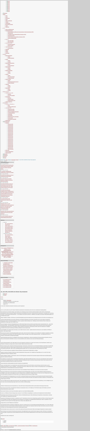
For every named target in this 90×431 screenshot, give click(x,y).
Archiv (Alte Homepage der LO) (13, 81)
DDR (10, 252)
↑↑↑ (1, 428)
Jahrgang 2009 (10, 145)
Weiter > (4, 422)
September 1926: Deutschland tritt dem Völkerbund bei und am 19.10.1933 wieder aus (7, 212)
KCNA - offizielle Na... (8, 237)
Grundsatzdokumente (9, 30)
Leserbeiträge (7, 23)
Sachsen (6, 74)
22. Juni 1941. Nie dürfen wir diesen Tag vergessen (14, 291)
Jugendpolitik (10, 115)
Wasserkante (13, 159)
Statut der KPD (10, 33)
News (9, 105)
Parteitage (7, 49)
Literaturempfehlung (8, 101)
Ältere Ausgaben (10, 149)
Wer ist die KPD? (11, 40)
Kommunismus (7, 250)
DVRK (6, 19)
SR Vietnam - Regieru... (9, 239)
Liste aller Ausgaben (11, 95)
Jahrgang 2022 (10, 129)
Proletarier (9, 247)
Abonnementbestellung (9, 151)
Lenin (12, 255)
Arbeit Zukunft (7, 224)
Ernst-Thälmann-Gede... (9, 227)
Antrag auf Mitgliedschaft (9, 29)
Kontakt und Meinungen (12, 106)
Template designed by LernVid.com (15, 429)
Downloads (7, 53)
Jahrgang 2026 (10, 124)
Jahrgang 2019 (10, 132)
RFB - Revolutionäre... (8, 229)
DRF (5, 257)
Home (7, 159)
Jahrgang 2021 (10, 130)
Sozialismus (8, 254)
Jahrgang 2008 (10, 146)
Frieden (9, 257)
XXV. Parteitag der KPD (7, 284)
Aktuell (9, 56)
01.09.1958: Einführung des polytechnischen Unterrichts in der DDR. (6, 200)
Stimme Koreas (7, 236)
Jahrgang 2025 (10, 125)
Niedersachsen (8, 66)
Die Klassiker (7, 96)
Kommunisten (7, 255)
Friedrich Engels (10, 99)
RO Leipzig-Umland (11, 76)
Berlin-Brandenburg (8, 55)
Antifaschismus (4, 251)
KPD (12, 254)
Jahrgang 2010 (10, 144)
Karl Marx (9, 249)
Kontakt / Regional (11, 58)
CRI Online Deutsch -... (9, 238)
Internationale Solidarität (12, 119)
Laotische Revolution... (9, 242)
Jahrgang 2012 (10, 141)
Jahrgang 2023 (10, 127)
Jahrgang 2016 (10, 136)
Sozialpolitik (10, 114)
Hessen (6, 59)
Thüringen (7, 84)
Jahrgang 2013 (10, 140)
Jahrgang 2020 (10, 131)
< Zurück (4, 420)
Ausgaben (7, 122)
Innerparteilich (7, 120)
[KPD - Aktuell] (3, 425)
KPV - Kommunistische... (9, 234)
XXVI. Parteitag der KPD (7, 287)
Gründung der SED (11, 109)
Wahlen (6, 50)
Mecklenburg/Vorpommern (9, 63)
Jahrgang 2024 (10, 126)
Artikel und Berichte (8, 20)
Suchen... (2, 161)
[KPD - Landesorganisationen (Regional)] (22, 425)
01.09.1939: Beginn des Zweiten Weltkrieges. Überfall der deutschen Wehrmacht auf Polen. (7, 180)
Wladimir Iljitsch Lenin (11, 100)
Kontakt (9, 61)
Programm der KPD (11, 35)
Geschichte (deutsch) (11, 44)
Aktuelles (9, 94)
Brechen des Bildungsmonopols (13, 111)
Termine (6, 51)
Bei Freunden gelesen (9, 24)
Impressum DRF (8, 152)
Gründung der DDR (11, 110)
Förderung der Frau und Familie (13, 116)
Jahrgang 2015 (10, 137)
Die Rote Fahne (5, 252)
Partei (6, 15)
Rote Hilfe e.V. (7, 232)
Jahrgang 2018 (10, 134)
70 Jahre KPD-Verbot (6, 272)
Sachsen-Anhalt (8, 79)
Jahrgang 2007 (10, 147)
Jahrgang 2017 (10, 135)
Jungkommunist (10, 48)
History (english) (10, 45)
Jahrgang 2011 (10, 142)
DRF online (7, 150)
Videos (6, 25)
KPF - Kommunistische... (9, 223)
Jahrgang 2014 (10, 139)
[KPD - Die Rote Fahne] (10, 425)
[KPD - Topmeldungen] (33, 425)
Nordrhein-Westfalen (8, 70)
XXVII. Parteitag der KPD (7, 285)
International (7, 18)
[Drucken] (5, 293)
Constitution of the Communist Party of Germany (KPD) (17, 34)
